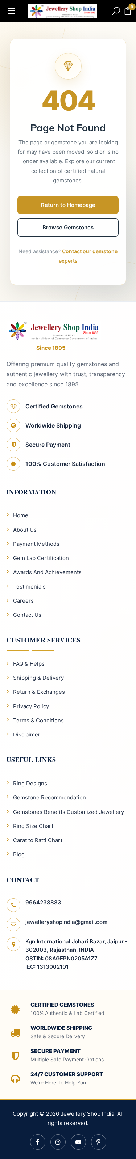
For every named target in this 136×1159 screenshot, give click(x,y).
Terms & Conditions (38, 720)
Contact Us (27, 614)
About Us (25, 529)
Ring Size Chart (33, 826)
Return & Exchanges (39, 691)
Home (20, 515)
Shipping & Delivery (38, 677)
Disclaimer (26, 734)
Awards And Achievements (47, 572)
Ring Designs (30, 783)
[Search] (116, 11)
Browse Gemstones (68, 227)
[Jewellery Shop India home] (62, 10)
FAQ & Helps (29, 663)
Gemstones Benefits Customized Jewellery (68, 811)
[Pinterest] (98, 1142)
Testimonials (29, 586)
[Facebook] (37, 1142)
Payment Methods (36, 543)
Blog (19, 854)
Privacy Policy (31, 706)
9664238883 (43, 902)
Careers (23, 600)
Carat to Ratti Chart (37, 840)
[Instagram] (58, 1142)
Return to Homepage (68, 204)
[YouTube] (78, 1142)
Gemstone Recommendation (49, 797)
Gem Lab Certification (41, 558)
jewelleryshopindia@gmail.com (66, 921)
